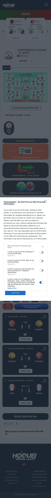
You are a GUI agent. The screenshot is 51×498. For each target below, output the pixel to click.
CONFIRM (15, 293)
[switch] (41, 252)
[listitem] (25, 246)
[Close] (46, 202)
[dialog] (25, 249)
